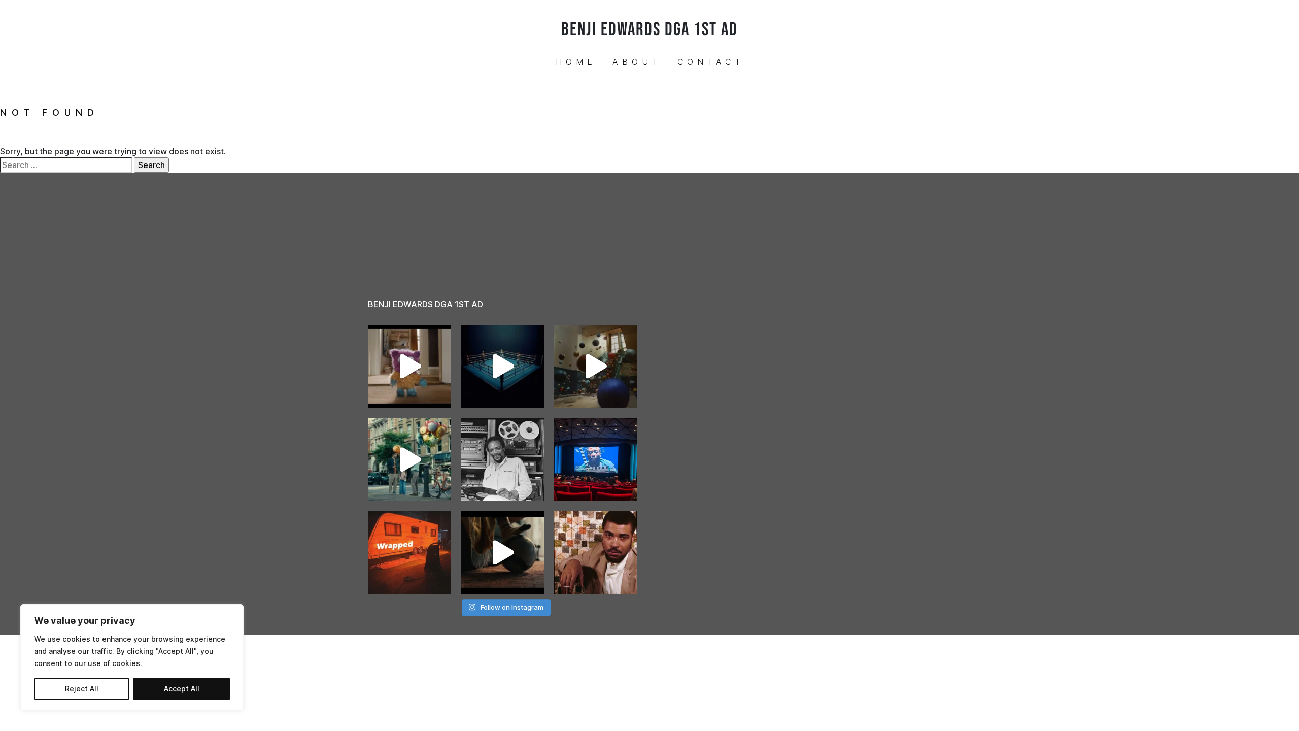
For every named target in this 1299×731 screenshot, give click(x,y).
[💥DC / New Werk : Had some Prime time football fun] (502, 552)
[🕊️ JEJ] (595, 552)
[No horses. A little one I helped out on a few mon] (409, 459)
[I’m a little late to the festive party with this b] (409, 366)
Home (576, 62)
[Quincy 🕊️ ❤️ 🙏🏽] (502, 459)
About (636, 62)
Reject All (81, 688)
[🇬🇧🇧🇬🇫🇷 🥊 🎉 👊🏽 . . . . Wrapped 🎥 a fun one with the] (409, 552)
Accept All (181, 688)
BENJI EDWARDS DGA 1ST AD (649, 30)
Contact (710, 62)
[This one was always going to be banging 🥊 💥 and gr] (502, 366)
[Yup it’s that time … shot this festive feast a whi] (595, 366)
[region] (132, 657)
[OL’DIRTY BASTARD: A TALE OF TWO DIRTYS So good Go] (595, 459)
